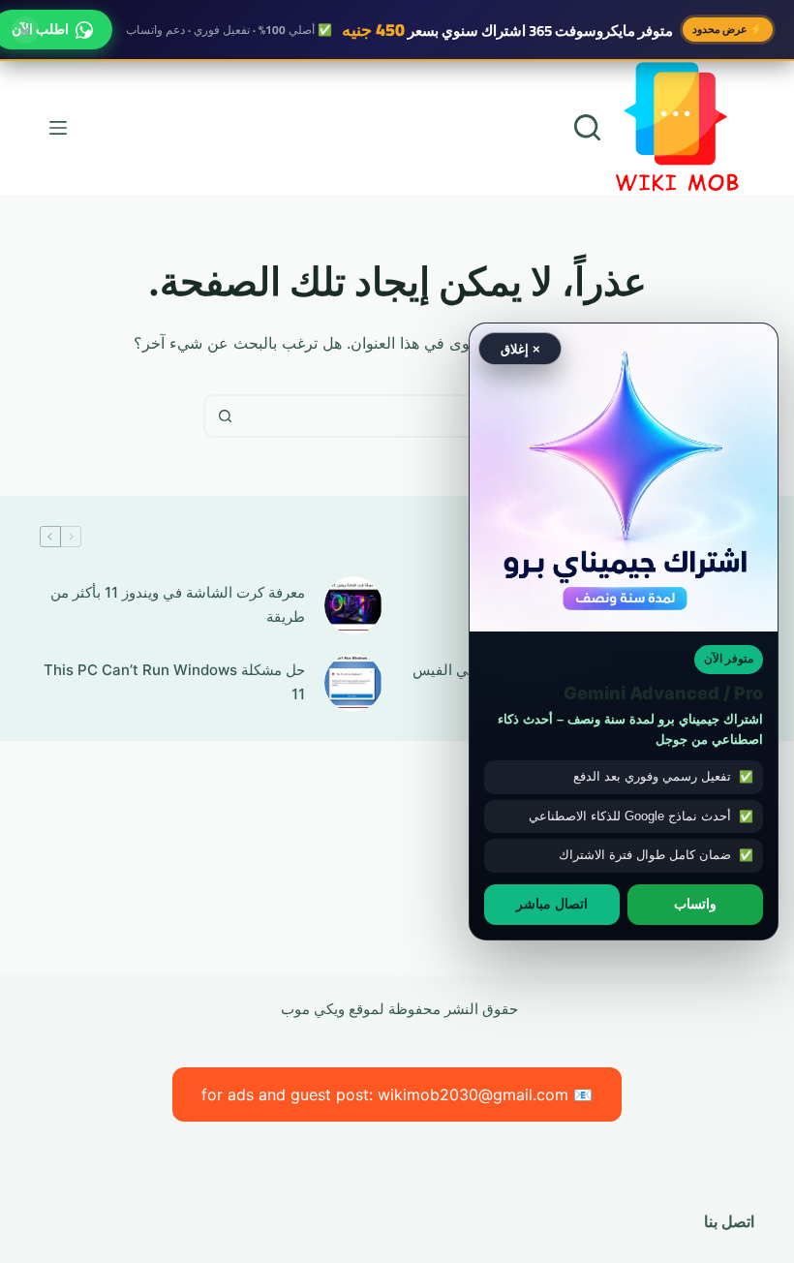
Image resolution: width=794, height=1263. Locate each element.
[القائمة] (58, 128)
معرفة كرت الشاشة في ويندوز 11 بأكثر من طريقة (177, 604)
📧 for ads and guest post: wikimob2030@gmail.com (397, 1094)
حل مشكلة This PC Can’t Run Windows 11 (174, 682)
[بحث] (587, 127)
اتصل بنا (729, 1221)
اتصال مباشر (552, 903)
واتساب (695, 903)
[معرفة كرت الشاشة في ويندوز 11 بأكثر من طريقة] (353, 605)
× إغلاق (520, 348)
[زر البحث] (225, 416)
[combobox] (417, 416)
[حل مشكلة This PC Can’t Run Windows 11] (353, 683)
